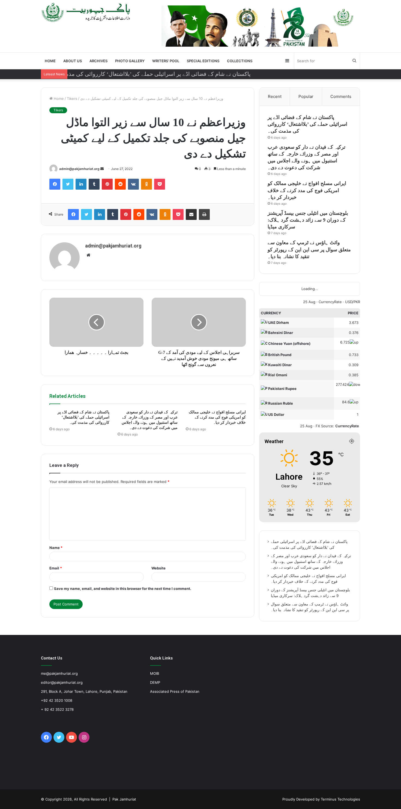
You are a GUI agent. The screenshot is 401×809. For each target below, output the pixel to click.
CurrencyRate (330, 302)
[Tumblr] (94, 184)
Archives (98, 61)
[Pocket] (159, 184)
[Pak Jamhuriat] (87, 12)
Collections (239, 61)
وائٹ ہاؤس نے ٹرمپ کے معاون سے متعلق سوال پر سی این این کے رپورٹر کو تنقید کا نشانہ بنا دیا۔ (309, 249)
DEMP (155, 682)
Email (55, 568)
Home (50, 61)
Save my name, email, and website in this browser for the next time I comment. (122, 588)
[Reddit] (120, 184)
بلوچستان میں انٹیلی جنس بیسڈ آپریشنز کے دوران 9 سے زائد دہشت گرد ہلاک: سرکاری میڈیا (308, 219)
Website (158, 568)
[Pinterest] (107, 184)
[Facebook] (54, 184)
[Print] (204, 214)
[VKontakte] (133, 184)
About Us (72, 61)
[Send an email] (102, 169)
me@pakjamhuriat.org (59, 673)
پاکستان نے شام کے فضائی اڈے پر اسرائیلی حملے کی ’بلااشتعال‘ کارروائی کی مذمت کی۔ (83, 417)
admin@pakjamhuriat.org (79, 169)
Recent (275, 96)
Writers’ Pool (165, 61)
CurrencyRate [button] (347, 426)
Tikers (72, 98)
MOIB (154, 673)
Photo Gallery (130, 61)
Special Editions (203, 61)
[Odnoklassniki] (146, 184)
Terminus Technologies (340, 799)
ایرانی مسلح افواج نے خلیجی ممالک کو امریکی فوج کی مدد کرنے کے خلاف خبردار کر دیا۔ (217, 417)
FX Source (324, 426)
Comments (340, 96)
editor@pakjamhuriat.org (62, 682)
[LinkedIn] (81, 184)
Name (55, 547)
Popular (305, 96)
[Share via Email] (191, 214)
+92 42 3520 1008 (56, 700)
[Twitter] (67, 184)
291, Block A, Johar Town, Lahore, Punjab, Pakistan (84, 691)
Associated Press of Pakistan (174, 691)
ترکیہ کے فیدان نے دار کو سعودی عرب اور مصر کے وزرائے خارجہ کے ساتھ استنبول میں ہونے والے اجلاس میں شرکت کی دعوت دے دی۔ (311, 561)
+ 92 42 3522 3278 (57, 709)
